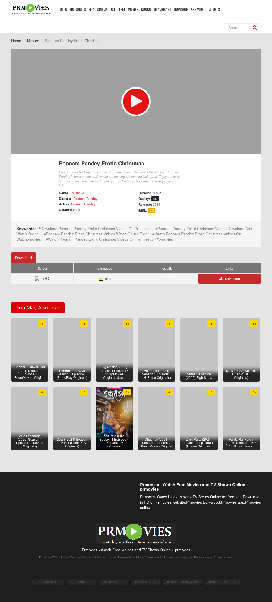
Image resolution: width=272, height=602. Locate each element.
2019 (156, 204)
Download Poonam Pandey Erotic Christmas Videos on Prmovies (95, 228)
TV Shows (77, 193)
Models (214, 9)
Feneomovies (128, 9)
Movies (33, 40)
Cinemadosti (106, 9)
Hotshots (78, 9)
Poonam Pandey (85, 198)
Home (16, 40)
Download (23, 257)
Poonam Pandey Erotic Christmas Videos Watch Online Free (96, 233)
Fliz (91, 9)
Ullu (63, 9)
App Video (198, 9)
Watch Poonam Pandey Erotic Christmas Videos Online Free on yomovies (110, 239)
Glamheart (162, 9)
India (76, 209)
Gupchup (181, 9)
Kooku (146, 9)
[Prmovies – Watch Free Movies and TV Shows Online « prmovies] (31, 9)
